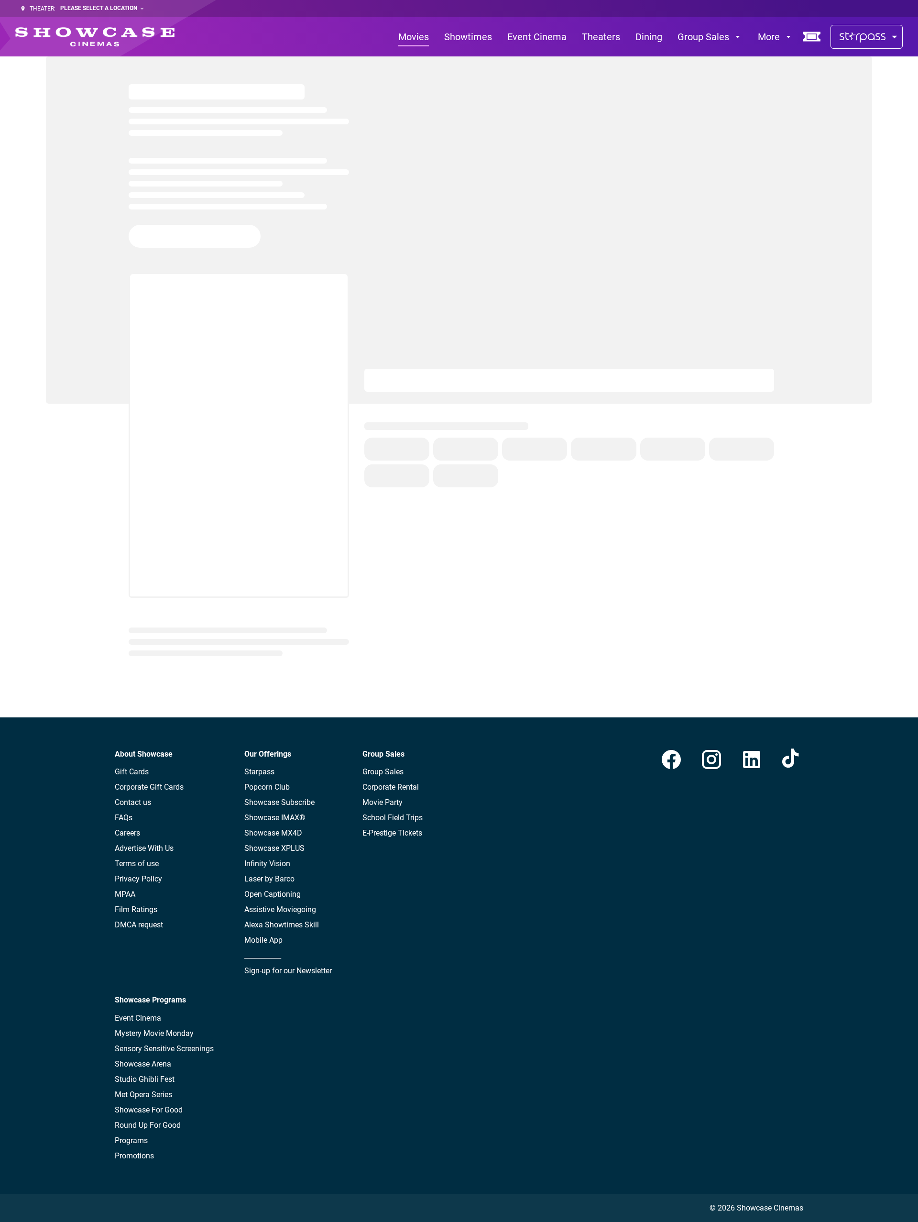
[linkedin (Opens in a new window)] (751, 759)
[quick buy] (812, 37)
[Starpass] (867, 37)
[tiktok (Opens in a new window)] (791, 759)
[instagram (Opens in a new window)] (711, 759)
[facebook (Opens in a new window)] (671, 759)
